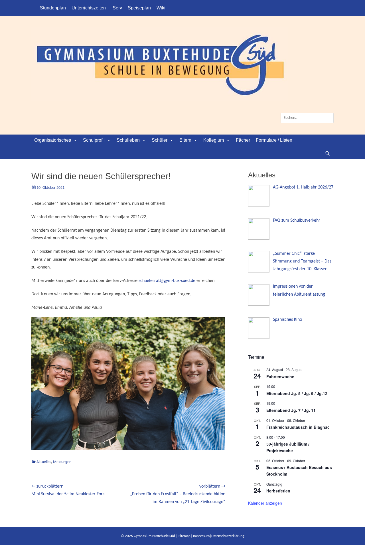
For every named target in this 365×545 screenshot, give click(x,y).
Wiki (161, 7)
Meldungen (62, 462)
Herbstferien (278, 491)
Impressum (201, 536)
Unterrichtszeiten (89, 7)
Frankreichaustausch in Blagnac (298, 427)
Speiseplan (139, 7)
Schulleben (128, 140)
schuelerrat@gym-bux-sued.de (167, 280)
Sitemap (184, 536)
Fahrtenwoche (280, 376)
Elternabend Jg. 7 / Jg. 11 (291, 410)
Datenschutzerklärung (227, 536)
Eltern (185, 140)
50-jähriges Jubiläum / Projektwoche (287, 447)
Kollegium (213, 140)
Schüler (159, 140)
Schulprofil (94, 140)
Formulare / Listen (274, 140)
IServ (116, 7)
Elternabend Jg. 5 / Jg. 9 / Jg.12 (296, 393)
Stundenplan (53, 7)
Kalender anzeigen (265, 503)
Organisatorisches (52, 140)
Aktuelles (43, 462)
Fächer (243, 140)
